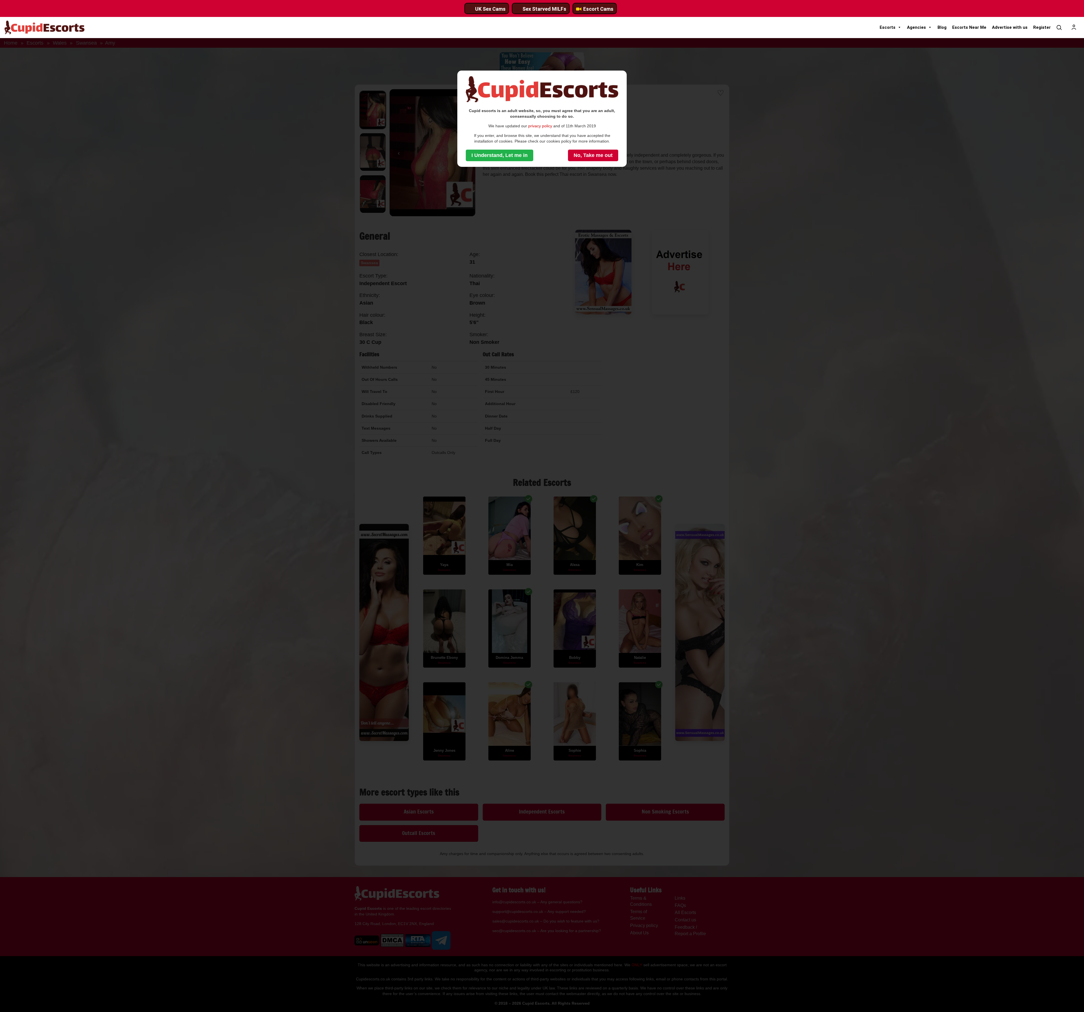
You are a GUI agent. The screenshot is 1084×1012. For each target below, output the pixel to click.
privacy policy (540, 126)
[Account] (1073, 27)
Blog (942, 27)
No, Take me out (593, 155)
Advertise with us (1010, 27)
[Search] (1059, 27)
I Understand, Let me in (499, 155)
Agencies (916, 27)
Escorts (887, 27)
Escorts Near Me (969, 27)
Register (1042, 27)
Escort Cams (598, 9)
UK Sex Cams (490, 9)
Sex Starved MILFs (544, 9)
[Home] (44, 27)
